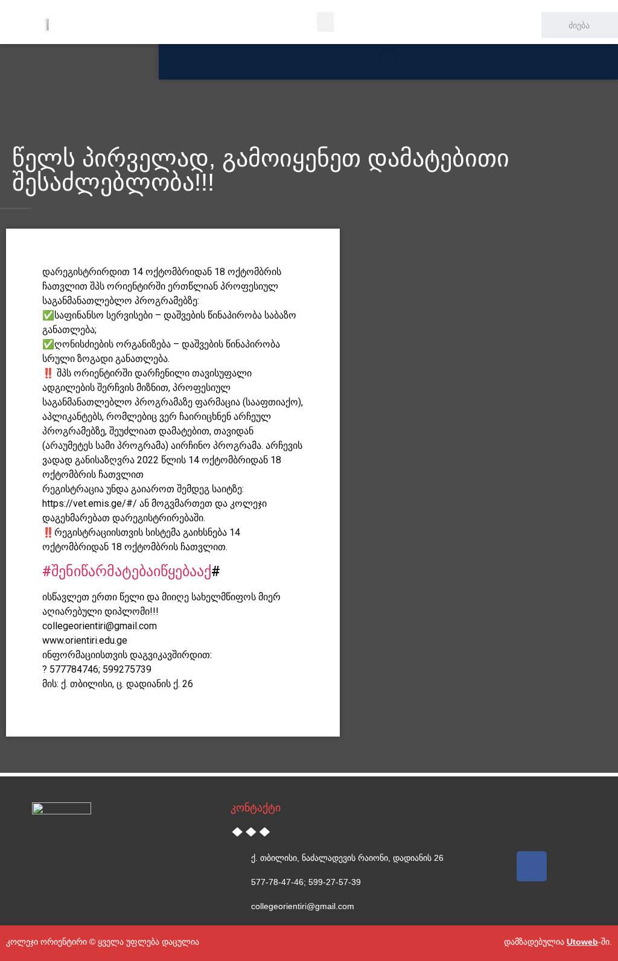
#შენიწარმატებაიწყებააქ (126, 571)
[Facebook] (532, 866)
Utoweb (582, 942)
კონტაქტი (256, 808)
